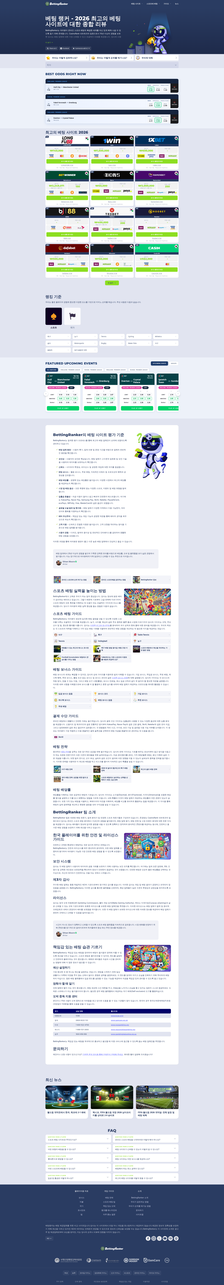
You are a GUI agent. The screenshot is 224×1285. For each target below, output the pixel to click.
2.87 (111, 395)
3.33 (104, 398)
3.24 (148, 395)
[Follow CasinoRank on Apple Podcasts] (176, 1238)
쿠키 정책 (59, 1281)
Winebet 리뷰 (112, 273)
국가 (81, 1206)
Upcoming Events (159, 363)
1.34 (74, 395)
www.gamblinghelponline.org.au (123, 1034)
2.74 (171, 395)
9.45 (60, 398)
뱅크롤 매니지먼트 (109, 1210)
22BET (52, 394)
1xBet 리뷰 (157, 165)
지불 (81, 1202)
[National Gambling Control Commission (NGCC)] (68, 1260)
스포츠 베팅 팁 (109, 1202)
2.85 (171, 398)
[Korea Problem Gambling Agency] (112, 1260)
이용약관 (146, 1281)
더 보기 (110, 283)
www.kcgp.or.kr (117, 1016)
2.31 (134, 398)
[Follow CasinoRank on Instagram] (153, 1238)
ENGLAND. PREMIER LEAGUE (70, 370)
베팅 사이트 (135, 3)
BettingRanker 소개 (139, 1197)
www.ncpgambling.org (120, 1025)
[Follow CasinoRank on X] (159, 1238)
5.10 (67, 395)
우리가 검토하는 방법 (140, 1202)
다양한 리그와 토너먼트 (100, 625)
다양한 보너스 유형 (120, 678)
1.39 (74, 398)
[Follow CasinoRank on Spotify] (170, 1238)
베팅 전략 (109, 1197)
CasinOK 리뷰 (157, 273)
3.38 (148, 398)
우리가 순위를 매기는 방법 (140, 1206)
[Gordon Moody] (131, 1260)
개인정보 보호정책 (100, 1281)
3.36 (141, 395)
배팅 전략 (65, 752)
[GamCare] (152, 1260)
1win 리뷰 (112, 165)
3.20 (104, 395)
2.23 (134, 395)
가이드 (166, 3)
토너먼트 (81, 1210)
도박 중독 (78, 1281)
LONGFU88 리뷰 (67, 165)
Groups (174, 363)
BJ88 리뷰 (67, 238)
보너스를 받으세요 (67, 161)
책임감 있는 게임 (125, 1281)
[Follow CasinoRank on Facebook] (148, 1238)
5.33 (67, 398)
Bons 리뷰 (112, 202)
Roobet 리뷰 (156, 238)
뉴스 (177, 3)
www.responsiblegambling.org (123, 1030)
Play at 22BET (63, 408)
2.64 (97, 398)
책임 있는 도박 (109, 1206)
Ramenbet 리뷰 (157, 202)
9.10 (60, 395)
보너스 (81, 1197)
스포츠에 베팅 (152, 3)
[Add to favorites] (48, 86)
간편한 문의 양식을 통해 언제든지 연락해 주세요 (103, 1054)
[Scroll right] (178, 393)
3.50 (141, 398)
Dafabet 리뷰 (67, 273)
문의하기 (139, 1210)
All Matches (51, 370)
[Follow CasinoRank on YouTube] (165, 1238)
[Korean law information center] (93, 1260)
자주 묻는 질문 (109, 1214)
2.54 (97, 395)
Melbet (52, 402)
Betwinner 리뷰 (67, 202)
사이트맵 (139, 1214)
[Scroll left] (46, 393)
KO (48, 1238)
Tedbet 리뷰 (112, 238)
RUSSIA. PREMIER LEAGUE (93, 370)
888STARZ (52, 398)
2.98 (111, 398)
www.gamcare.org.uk (119, 1020)
